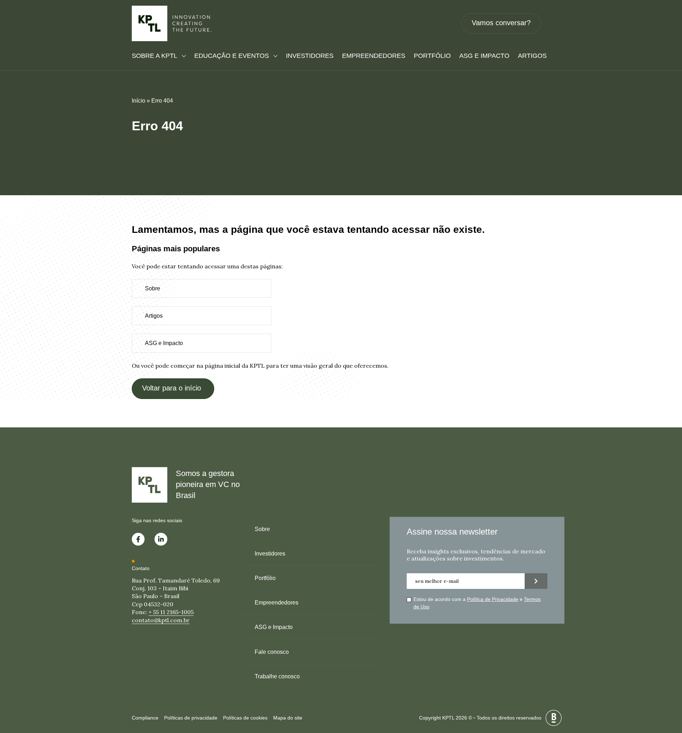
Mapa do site (287, 718)
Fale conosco (272, 652)
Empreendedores (373, 55)
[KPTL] (172, 23)
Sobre (152, 288)
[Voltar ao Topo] (664, 690)
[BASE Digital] (554, 718)
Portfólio (432, 55)
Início (138, 101)
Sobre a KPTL (154, 55)
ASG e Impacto (484, 55)
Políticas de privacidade (190, 718)
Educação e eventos (231, 55)
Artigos (532, 55)
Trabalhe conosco (277, 676)
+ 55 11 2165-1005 (171, 612)
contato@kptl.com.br (161, 620)
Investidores (310, 55)
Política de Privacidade (492, 599)
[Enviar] (536, 581)
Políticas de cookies (245, 718)
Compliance (145, 718)
